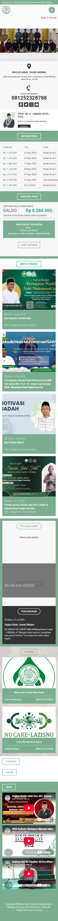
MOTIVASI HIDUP (14, 442)
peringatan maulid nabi (18, 318)
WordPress (35, 907)
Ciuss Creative (35, 910)
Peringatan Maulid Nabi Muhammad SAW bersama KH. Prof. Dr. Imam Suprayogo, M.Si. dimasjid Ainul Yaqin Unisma (28, 384)
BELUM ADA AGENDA (19, 585)
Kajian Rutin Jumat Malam (19, 624)
